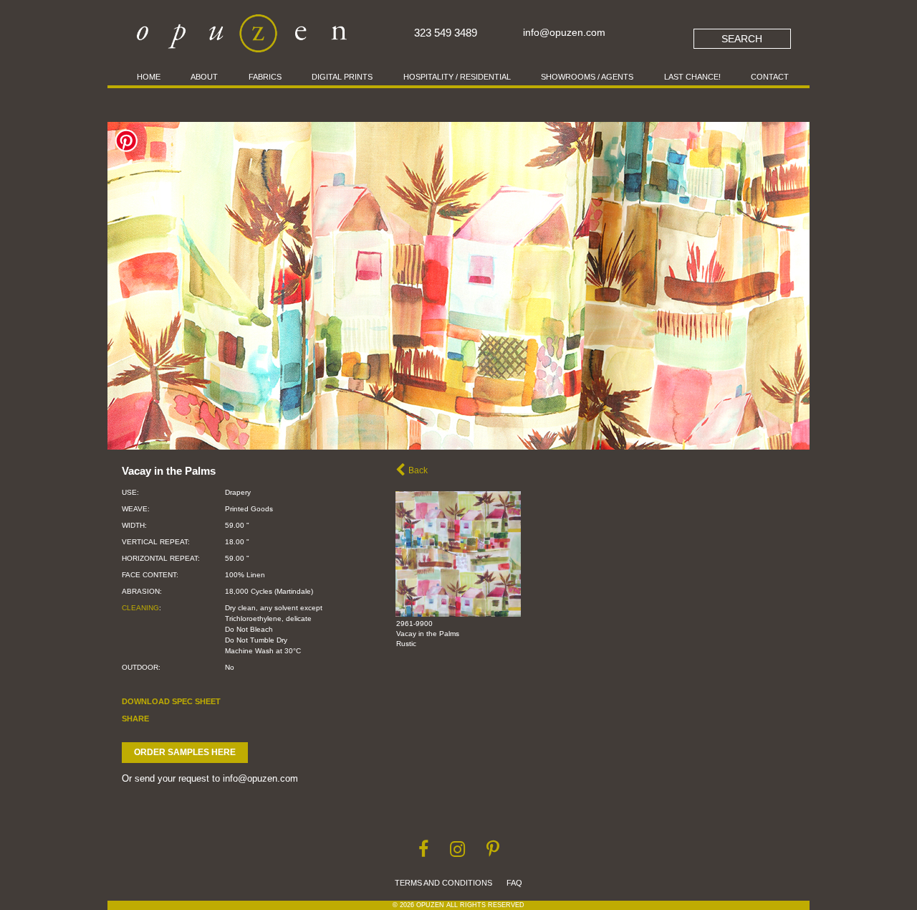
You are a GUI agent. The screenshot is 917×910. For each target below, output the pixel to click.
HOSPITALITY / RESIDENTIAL (457, 76)
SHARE (135, 718)
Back (418, 470)
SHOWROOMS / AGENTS (587, 76)
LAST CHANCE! (692, 76)
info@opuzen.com (564, 32)
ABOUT (204, 76)
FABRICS (265, 76)
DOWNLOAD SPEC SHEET (171, 701)
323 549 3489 (445, 33)
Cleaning (140, 608)
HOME (148, 76)
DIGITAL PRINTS (342, 76)
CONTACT (770, 76)
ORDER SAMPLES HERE (185, 752)
